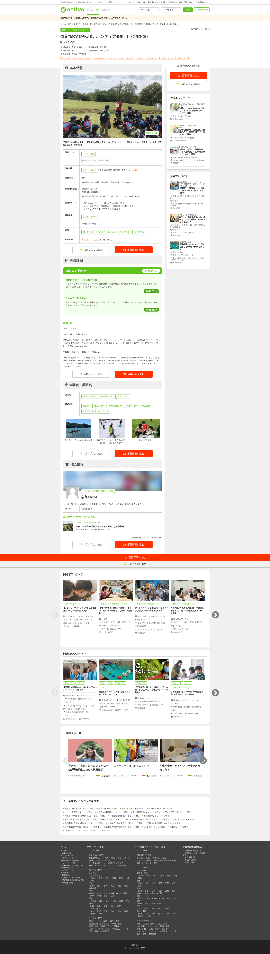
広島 (119, 906)
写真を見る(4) (151, 133)
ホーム (63, 24)
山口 (92, 906)
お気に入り (141, 2)
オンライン (93, 873)
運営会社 (66, 872)
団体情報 (94, 18)
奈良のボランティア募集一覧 (80, 24)
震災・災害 (114, 921)
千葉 (119, 886)
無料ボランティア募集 (110, 819)
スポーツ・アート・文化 (99, 929)
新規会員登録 (67, 883)
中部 (91, 891)
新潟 (92, 893)
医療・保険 (93, 931)
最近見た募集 (153, 2)
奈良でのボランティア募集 (133, 809)
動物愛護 (105, 931)
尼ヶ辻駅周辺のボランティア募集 (146, 812)
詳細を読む (151, 291)
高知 (160, 903)
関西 (91, 898)
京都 (107, 901)
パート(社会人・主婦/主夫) (165, 860)
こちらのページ (87, 240)
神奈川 (93, 888)
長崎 (105, 911)
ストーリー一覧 (68, 863)
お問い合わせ (67, 870)
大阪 (114, 901)
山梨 (119, 893)
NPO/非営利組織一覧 (71, 861)
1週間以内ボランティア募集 (76, 830)
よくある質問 (67, 855)
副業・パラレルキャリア (147, 863)
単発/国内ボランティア (98, 858)
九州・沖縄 (93, 908)
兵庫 (121, 901)
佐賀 (99, 911)
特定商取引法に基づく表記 (73, 880)
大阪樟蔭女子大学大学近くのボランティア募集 (84, 823)
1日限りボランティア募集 (154, 827)
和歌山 (93, 901)
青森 (101, 878)
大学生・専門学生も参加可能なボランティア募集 (85, 816)
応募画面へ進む (135, 249)
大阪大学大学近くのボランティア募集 (139, 819)
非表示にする (150, 271)
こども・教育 (101, 921)
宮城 (114, 878)
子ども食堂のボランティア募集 (104, 809)
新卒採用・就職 (143, 858)
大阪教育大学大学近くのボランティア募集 (177, 819)
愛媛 (153, 903)
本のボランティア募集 (101, 830)
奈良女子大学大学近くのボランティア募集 (121, 827)
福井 (112, 893)
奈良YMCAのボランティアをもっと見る (146, 537)
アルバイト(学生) (144, 860)
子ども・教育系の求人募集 (76, 809)
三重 (112, 896)
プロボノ (112, 865)
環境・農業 (117, 924)
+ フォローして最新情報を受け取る (98, 491)
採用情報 (135, 945)
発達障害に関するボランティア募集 (124, 816)
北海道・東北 (94, 876)
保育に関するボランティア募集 (156, 816)
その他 (125, 929)
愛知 (105, 896)
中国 (91, 903)
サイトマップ (67, 858)
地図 (135, 170)
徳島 (140, 903)
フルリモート (142, 871)
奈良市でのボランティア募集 (160, 809)
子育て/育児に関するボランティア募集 (80, 819)
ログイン (66, 885)
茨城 (92, 886)
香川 (146, 903)
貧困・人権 (93, 926)
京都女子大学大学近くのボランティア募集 (125, 823)
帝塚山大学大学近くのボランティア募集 (163, 823)
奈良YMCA (69, 42)
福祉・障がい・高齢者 (110, 926)
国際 (91, 921)
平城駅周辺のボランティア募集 (178, 812)
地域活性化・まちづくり (99, 924)
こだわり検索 (201, 10)
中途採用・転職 (159, 858)
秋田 (121, 878)
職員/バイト (107, 10)
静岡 (99, 896)
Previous (55, 615)
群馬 (105, 886)
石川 (105, 893)
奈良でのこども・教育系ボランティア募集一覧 (113, 24)
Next (215, 615)
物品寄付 (123, 865)
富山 (99, 893)
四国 (138, 901)
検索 (188, 10)
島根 (105, 906)
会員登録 (164, 2)
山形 (128, 878)
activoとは (131, 2)
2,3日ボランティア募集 (179, 827)
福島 (92, 881)
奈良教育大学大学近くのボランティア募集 (82, 827)
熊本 (112, 911)
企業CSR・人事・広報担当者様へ (182, 2)
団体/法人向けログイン (194, 850)
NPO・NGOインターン (120, 858)
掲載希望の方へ (204, 2)
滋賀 (101, 901)
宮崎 (126, 911)
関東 (91, 883)
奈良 (85, 170)
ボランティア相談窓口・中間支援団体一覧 (72, 867)
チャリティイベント (97, 865)
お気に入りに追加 (93, 249)
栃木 (99, 886)
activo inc (131, 948)
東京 (126, 886)
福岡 (92, 911)
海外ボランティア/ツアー (99, 860)
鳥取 (99, 906)
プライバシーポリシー (71, 878)
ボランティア (93, 10)
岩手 (107, 878)
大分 (119, 911)
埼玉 (112, 886)
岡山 (112, 906)
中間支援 (116, 929)
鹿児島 (93, 914)
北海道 (93, 878)
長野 (126, 893)
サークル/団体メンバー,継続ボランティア (106, 863)
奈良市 (93, 170)
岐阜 (92, 896)
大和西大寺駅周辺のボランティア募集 (112, 812)
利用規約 (66, 875)
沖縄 (101, 914)
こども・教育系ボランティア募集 (78, 812)
